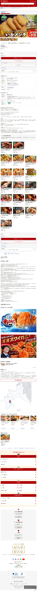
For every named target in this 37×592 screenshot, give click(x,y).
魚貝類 (5, 253)
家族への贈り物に (3, 503)
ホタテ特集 (20, 487)
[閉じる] (35, 586)
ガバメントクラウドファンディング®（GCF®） (19, 563)
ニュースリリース (16, 583)
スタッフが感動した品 (4, 474)
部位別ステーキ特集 (3, 490)
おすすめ (22, 5)
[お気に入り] (35, 590)
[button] (35, 3)
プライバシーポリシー (15, 585)
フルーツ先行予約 (3, 477)
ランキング (15, 5)
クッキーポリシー (22, 585)
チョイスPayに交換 (3, 500)
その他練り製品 (17, 253)
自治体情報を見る (19, 380)
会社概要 (11, 583)
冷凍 (14, 252)
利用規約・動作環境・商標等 (18, 586)
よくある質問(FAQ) (18, 527)
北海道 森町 (2, 445)
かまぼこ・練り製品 (11, 253)
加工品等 (5, 252)
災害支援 (19, 565)
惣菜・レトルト (10, 252)
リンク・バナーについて (23, 583)
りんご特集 (2, 487)
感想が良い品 (3, 464)
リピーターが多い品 (3, 461)
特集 (28, 5)
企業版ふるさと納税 (19, 566)
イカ (8, 254)
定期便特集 (20, 490)
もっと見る (34, 367)
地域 (9, 5)
